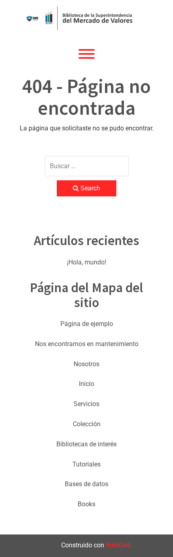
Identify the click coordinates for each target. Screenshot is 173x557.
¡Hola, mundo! (86, 262)
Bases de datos (86, 484)
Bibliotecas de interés (86, 444)
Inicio (86, 384)
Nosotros (86, 364)
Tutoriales (86, 464)
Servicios (86, 404)
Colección (87, 424)
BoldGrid (118, 545)
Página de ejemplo (86, 324)
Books (86, 504)
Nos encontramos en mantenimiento (86, 344)
